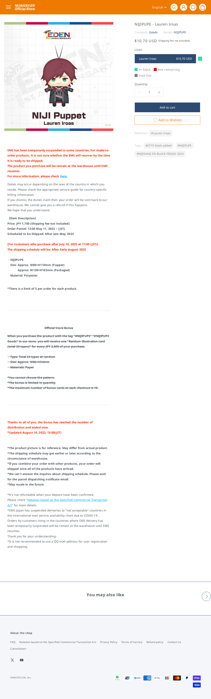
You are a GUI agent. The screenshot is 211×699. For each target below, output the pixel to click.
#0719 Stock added (158, 145)
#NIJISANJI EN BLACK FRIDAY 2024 (160, 154)
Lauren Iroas (165, 59)
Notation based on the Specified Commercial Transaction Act (57, 642)
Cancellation (18, 648)
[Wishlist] (193, 7)
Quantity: (141, 84)
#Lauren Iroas (160, 133)
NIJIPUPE (180, 32)
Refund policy (155, 642)
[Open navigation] (9, 7)
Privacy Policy (108, 642)
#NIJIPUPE (185, 145)
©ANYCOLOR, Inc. (21, 677)
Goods (153, 32)
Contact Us (174, 642)
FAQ (12, 642)
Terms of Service (132, 642)
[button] (174, 7)
